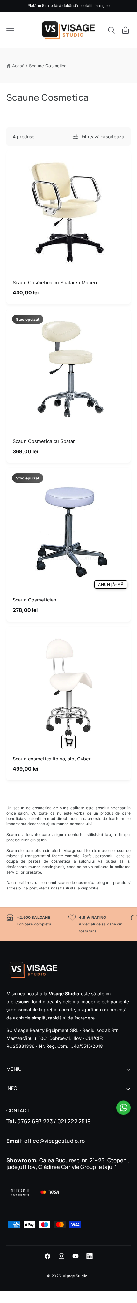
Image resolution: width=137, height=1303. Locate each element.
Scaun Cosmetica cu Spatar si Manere (56, 282)
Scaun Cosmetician (34, 600)
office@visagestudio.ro (54, 1140)
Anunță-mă (111, 584)
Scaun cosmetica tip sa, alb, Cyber (52, 759)
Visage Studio (75, 1276)
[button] (10, 30)
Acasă (18, 65)
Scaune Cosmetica (47, 65)
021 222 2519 (74, 1121)
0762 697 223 (29, 1121)
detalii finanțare (95, 5)
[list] (68, 924)
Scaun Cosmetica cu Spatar (44, 441)
